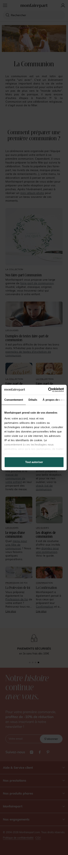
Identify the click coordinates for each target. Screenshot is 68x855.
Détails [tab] (32, 399)
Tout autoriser (34, 462)
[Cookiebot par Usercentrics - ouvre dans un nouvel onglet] (48, 389)
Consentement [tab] (13, 399)
